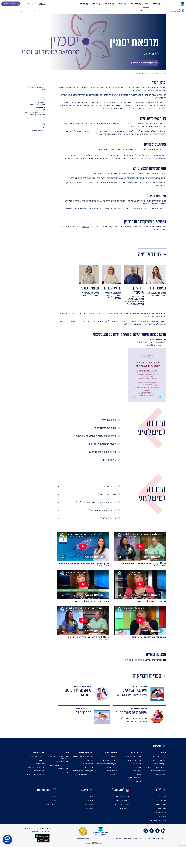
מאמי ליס (130, 11)
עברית (28, 4)
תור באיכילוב (89, 760)
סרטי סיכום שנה (160, 774)
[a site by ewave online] (93, 843)
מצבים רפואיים (112, 767)
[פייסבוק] (157, 830)
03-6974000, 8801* (37, 104)
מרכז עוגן (85, 226)
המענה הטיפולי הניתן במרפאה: (102, 444)
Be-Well (108, 4)
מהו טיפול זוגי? (109, 486)
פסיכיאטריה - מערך (135, 778)
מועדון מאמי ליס (160, 808)
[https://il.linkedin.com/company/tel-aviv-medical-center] (163, 830)
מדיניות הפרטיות (151, 839)
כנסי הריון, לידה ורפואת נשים (74, 11)
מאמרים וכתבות (112, 771)
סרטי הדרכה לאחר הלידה (157, 820)
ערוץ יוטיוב (65, 772)
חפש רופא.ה (113, 756)
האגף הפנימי (137, 771)
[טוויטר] (151, 830)
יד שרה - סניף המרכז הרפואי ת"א (82, 774)
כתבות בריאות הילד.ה (122, 800)
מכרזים (118, 839)
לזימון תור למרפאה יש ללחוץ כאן (142, 63)
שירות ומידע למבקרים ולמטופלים (82, 756)
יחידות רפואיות (161, 804)
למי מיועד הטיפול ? (107, 494)
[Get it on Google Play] (42, 836)
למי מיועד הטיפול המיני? (105, 428)
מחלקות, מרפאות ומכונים (121, 796)
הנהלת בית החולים (159, 760)
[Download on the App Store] (43, 840)
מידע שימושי (161, 800)
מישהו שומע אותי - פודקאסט (59, 765)
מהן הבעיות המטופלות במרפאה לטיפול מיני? (95, 436)
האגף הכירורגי (136, 767)
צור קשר (41, 760)
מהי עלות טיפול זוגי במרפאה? (102, 510)
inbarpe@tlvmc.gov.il (152, 345)
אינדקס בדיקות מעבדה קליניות (107, 764)
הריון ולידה (162, 816)
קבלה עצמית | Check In (36, 767)
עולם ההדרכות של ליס (39, 11)
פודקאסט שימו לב (63, 762)
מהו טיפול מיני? (109, 420)
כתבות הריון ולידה (160, 812)
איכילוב (155, 4)
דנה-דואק (134, 4)
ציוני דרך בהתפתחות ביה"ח (157, 767)
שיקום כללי (89, 804)
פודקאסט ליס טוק (95, 11)
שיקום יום (89, 808)
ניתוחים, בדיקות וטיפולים (109, 760)
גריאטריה (90, 796)
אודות (160, 11)
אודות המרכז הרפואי (159, 756)
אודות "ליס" (162, 796)
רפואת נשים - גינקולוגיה (153, 73)
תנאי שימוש (162, 839)
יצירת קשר (22, 11)
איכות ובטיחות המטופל (158, 771)
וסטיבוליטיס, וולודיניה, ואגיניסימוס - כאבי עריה (143, 660)
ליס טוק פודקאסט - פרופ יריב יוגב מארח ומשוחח (57, 757)
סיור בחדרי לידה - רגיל (37, 771)
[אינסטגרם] (145, 830)
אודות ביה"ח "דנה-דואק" (121, 804)
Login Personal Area (37, 756)
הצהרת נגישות (139, 839)
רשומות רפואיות (88, 764)
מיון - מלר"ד (137, 764)
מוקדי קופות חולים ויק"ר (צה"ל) (82, 771)
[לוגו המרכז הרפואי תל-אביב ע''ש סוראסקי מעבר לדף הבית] (175, 4)
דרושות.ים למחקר (50, 805)
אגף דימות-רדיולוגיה (134, 760)
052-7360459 (40, 110)
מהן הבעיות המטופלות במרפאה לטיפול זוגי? (96, 502)
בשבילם (90, 800)
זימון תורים (42, 4)
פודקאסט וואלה (63, 769)
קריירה (82, 4)
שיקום (121, 4)
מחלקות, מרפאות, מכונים (133, 756)
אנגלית (54, 801)
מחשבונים (113, 774)
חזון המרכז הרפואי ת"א (158, 764)
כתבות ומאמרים (57, 11)
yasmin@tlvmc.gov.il (37, 130)
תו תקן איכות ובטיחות (83, 838)
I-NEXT (95, 4)
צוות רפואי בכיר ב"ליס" (114, 11)
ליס (146, 4)
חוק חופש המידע (128, 839)
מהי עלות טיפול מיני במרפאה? (102, 452)
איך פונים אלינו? (108, 460)
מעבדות (138, 781)
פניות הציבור (89, 767)
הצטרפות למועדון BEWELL (35, 774)
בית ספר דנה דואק (123, 808)
